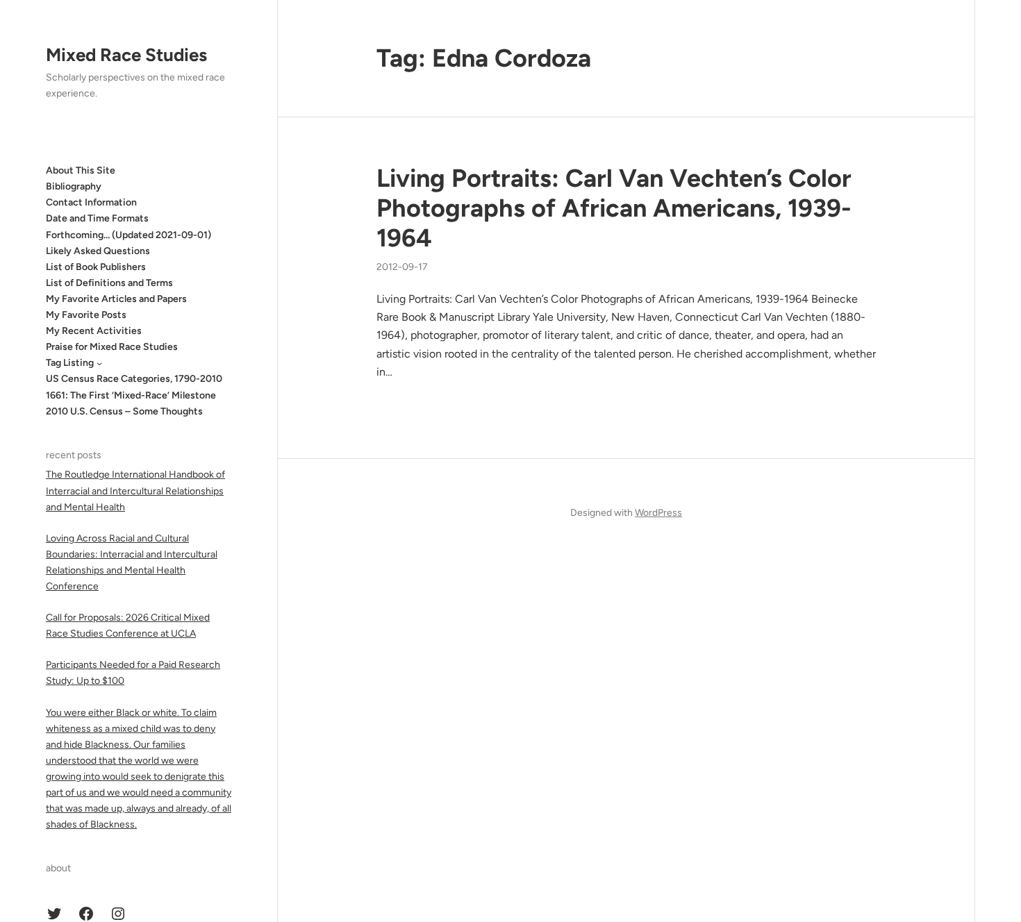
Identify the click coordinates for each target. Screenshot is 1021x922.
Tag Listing (70, 363)
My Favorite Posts (86, 315)
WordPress (658, 513)
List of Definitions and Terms (109, 283)
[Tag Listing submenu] (99, 363)
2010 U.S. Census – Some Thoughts (124, 411)
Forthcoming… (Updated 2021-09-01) (128, 235)
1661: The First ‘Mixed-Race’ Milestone (131, 395)
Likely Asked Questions (98, 251)
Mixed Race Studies (126, 55)
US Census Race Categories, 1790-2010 (134, 379)
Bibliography (73, 186)
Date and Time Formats (97, 218)
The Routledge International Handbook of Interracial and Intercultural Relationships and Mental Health (135, 490)
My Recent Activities (94, 331)
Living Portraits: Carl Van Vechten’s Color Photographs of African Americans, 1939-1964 (614, 208)
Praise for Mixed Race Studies (112, 347)
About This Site (80, 170)
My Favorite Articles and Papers (116, 299)
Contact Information (91, 202)
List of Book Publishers (96, 267)
